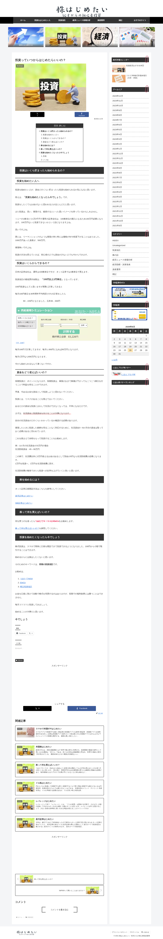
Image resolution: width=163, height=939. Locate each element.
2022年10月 (117, 163)
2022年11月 (117, 158)
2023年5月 (117, 130)
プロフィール (134, 932)
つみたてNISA (26, 579)
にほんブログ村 (128, 374)
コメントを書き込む (60, 910)
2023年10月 (117, 105)
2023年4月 (117, 134)
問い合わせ (145, 932)
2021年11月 (117, 216)
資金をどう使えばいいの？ (53, 142)
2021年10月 (117, 221)
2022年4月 (117, 192)
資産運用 (116, 269)
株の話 (115, 255)
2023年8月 (117, 115)
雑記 (114, 274)
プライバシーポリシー (119, 932)
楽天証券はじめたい (24, 496)
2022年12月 (117, 154)
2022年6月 (117, 182)
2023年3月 (117, 139)
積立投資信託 (26, 587)
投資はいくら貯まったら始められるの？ (57, 131)
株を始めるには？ (48, 145)
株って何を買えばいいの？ (51, 149)
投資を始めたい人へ (51, 135)
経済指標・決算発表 (121, 264)
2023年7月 (117, 120)
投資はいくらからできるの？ (54, 138)
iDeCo (23, 583)
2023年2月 (117, 144)
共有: (45, 156)
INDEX (115, 240)
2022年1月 (117, 206)
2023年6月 (117, 125)
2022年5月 (117, 187)
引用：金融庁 (20, 343)
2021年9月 (117, 225)
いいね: (46, 160)
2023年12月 (117, 96)
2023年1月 (117, 149)
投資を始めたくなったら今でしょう (55, 153)
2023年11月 (117, 101)
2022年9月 (117, 168)
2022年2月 (117, 201)
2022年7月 (117, 177)
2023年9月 (117, 110)
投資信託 (20, 660)
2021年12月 (117, 211)
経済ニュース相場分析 (122, 260)
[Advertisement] (59, 682)
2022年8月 (117, 173)
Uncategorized (118, 245)
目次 (56, 125)
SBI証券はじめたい (23, 503)
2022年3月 (117, 197)
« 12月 (115, 360)
